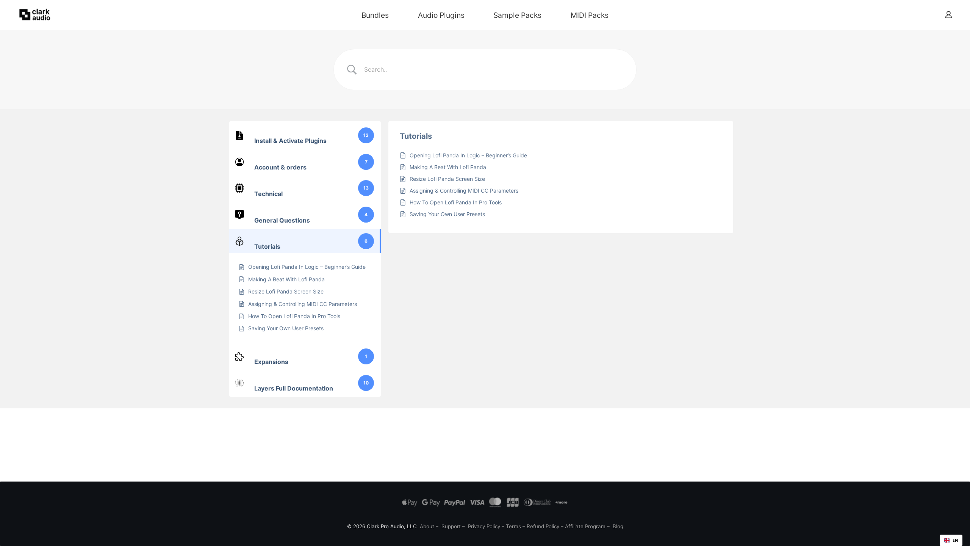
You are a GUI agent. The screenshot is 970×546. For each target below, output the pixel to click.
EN (955, 540)
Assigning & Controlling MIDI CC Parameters (464, 190)
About (427, 526)
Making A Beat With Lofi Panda (448, 167)
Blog (618, 526)
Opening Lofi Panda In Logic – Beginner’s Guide (468, 155)
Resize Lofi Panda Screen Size (447, 179)
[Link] (948, 14)
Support (451, 526)
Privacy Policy (484, 526)
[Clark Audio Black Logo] (35, 15)
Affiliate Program (585, 526)
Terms (513, 526)
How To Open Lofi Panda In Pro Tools (456, 202)
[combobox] (951, 540)
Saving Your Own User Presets (447, 214)
